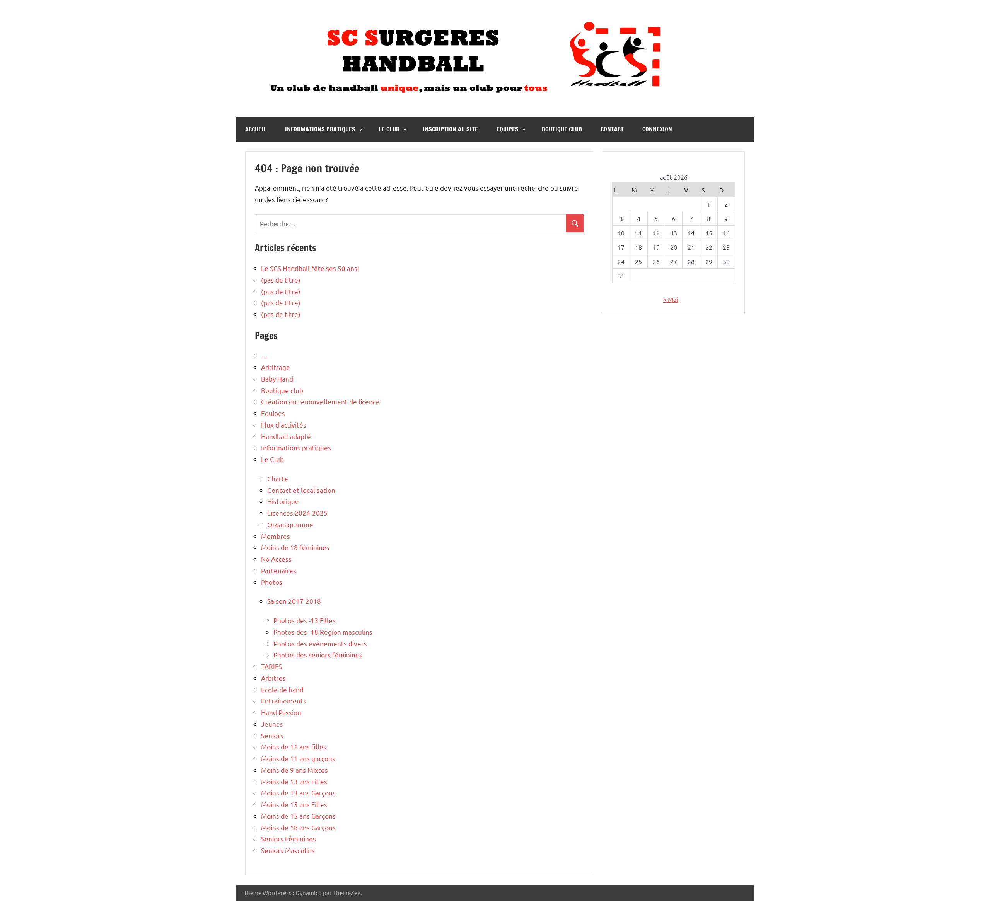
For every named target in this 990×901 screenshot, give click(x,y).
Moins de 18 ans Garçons (298, 827)
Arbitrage (275, 367)
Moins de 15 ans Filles (294, 804)
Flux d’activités (283, 425)
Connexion (657, 129)
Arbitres (273, 678)
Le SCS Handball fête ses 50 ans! (310, 268)
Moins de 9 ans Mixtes (294, 770)
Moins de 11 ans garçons (298, 758)
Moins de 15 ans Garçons (298, 816)
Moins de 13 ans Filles (294, 781)
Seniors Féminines (288, 839)
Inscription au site (450, 129)
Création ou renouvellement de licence (320, 401)
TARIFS (271, 666)
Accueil (255, 129)
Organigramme (290, 524)
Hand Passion (281, 712)
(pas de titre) (280, 280)
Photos (271, 582)
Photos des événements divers (320, 643)
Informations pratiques (320, 129)
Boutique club (562, 129)
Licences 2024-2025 (297, 513)
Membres (275, 536)
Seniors (272, 735)
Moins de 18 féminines (295, 547)
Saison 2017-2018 (294, 601)
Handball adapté (286, 436)
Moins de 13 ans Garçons (298, 793)
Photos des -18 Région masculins (322, 632)
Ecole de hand (282, 689)
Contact (612, 129)
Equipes (508, 129)
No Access (276, 559)
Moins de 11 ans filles (293, 747)
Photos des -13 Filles (304, 620)
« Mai (670, 299)
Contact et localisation (301, 490)
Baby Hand (277, 379)
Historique (283, 501)
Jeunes (272, 724)
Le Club (389, 129)
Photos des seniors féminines (317, 655)
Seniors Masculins (288, 850)
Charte (277, 478)
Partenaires (278, 570)
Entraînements (283, 701)
